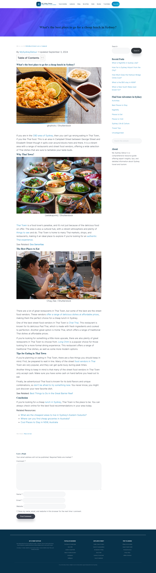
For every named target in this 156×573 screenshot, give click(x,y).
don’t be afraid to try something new (52, 385)
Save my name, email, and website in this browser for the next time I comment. (50, 511)
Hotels (92, 4)
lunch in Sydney (53, 402)
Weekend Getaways (127, 549)
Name (19, 494)
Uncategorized (118, 133)
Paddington (70, 558)
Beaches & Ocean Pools (99, 555)
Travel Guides (107, 4)
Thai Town (21, 225)
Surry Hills (70, 547)
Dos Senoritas (37, 244)
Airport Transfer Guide (127, 547)
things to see (23, 232)
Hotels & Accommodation (98, 547)
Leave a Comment (41, 46)
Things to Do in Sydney (127, 544)
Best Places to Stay (119, 105)
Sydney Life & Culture (120, 123)
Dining (78, 4)
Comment (21, 461)
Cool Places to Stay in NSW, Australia (39, 422)
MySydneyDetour (28, 52)
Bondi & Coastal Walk (70, 549)
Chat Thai (74, 322)
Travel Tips (116, 128)
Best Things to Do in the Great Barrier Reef (51, 393)
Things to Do (116, 4)
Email (19, 500)
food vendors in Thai (85, 361)
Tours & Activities (63, 4)
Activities (115, 101)
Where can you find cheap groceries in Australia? (45, 418)
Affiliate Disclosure (127, 555)
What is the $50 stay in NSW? (124, 82)
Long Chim (63, 342)
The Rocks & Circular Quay (70, 544)
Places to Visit (117, 119)
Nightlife (115, 110)
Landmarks (72, 4)
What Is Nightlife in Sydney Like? (125, 63)
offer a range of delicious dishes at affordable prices (72, 314)
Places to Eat (28, 434)
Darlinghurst (70, 555)
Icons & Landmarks (99, 558)
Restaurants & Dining (98, 549)
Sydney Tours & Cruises (98, 544)
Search (114, 46)
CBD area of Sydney (43, 135)
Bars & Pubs (86, 4)
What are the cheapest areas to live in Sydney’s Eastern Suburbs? (54, 415)
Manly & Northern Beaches (70, 552)
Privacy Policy (127, 552)
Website (19, 506)
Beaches (99, 4)
